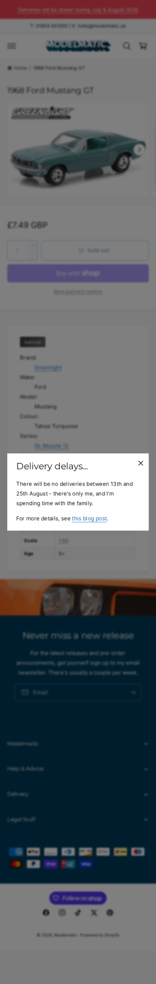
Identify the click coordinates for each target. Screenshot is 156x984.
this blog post (89, 518)
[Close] (141, 463)
